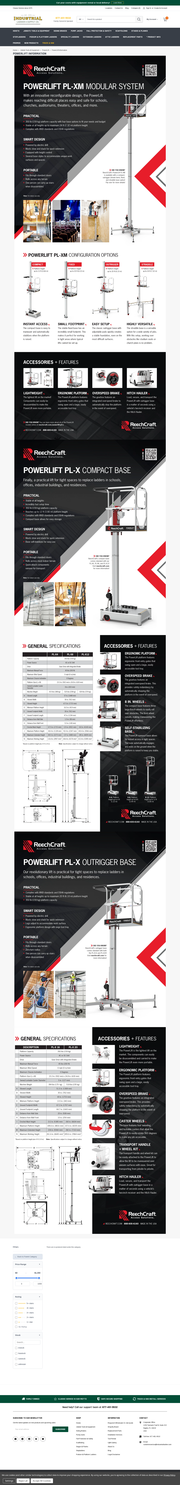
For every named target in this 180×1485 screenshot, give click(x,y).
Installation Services (115, 1435)
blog (127, 8)
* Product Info (153, 37)
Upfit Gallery (112, 1443)
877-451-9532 (63, 18)
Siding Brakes (60, 31)
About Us (111, 1447)
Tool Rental (112, 1439)
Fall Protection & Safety (98, 31)
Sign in (148, 8)
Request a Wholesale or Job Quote (120, 1423)
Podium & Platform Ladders (43, 37)
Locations (108, 8)
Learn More (117, 3)
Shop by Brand (113, 1427)
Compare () (135, 8)
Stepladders (19, 37)
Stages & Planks (139, 31)
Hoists (16, 31)
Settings (9, 1480)
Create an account (160, 8)
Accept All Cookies (42, 1480)
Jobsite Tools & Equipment (36, 31)
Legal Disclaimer (114, 1454)
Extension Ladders (92, 37)
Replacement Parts (132, 37)
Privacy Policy (169, 1475)
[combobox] (110, 19)
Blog (109, 1450)
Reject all (23, 1480)
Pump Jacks (76, 31)
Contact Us (119, 8)
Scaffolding (121, 31)
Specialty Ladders (70, 37)
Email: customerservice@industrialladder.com (157, 1443)
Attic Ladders (112, 37)
